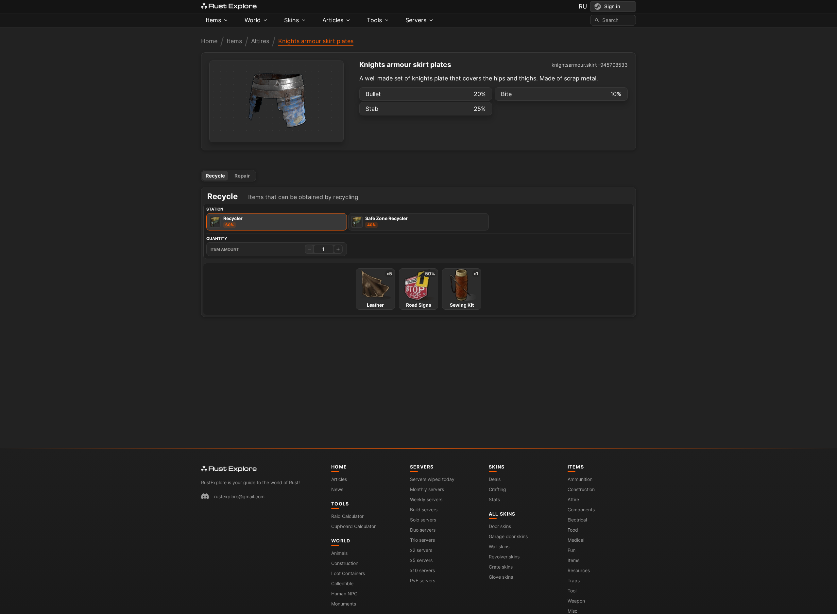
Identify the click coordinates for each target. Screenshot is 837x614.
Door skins (500, 526)
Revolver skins (504, 556)
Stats (494, 499)
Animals (339, 553)
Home (209, 41)
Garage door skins (508, 536)
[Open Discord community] (205, 496)
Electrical (577, 519)
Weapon (576, 601)
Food (573, 530)
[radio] (276, 221)
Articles (339, 479)
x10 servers (422, 570)
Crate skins (501, 567)
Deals (495, 479)
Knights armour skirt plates (315, 41)
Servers (422, 466)
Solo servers (423, 519)
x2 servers (421, 550)
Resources (579, 570)
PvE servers (422, 580)
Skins (496, 466)
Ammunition (580, 479)
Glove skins (501, 577)
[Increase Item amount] (338, 249)
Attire (573, 499)
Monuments (343, 603)
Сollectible (342, 583)
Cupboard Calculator (353, 526)
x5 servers (421, 560)
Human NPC (344, 593)
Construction (344, 563)
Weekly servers (426, 499)
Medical (576, 540)
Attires (260, 41)
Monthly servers (427, 489)
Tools (340, 503)
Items (234, 41)
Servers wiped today (432, 479)
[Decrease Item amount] (309, 249)
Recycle (215, 176)
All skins (502, 514)
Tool (572, 590)
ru (583, 6)
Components (581, 509)
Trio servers (422, 540)
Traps (574, 580)
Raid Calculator (347, 516)
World (340, 540)
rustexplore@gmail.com (239, 496)
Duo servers (423, 530)
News (337, 489)
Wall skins (499, 546)
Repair (242, 176)
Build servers (423, 509)
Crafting (497, 489)
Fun (571, 550)
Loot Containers (348, 573)
